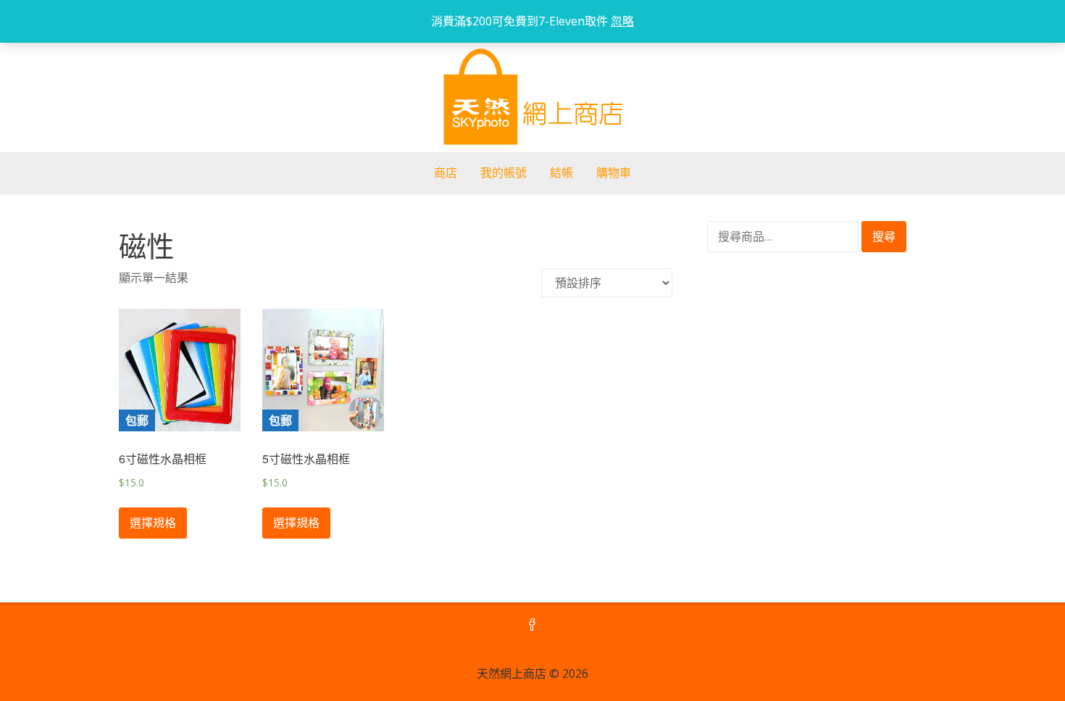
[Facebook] (532, 626)
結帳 (561, 173)
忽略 (622, 21)
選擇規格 (153, 523)
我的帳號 (503, 173)
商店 (445, 173)
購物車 (613, 173)
